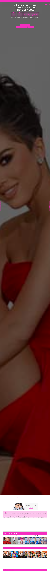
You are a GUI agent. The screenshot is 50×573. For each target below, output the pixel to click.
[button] (49, 1)
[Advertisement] (25, 525)
